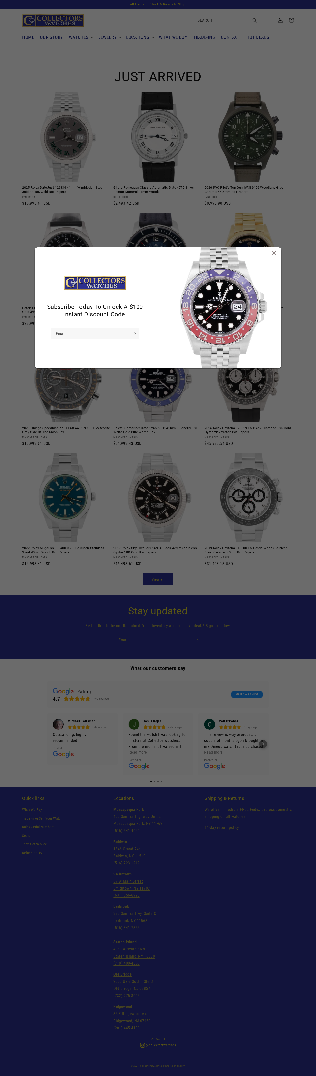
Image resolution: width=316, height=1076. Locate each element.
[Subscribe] (133, 333)
